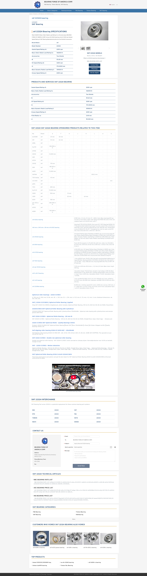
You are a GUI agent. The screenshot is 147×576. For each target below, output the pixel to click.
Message (67, 451)
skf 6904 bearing (37, 244)
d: (32, 119)
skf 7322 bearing (37, 261)
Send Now (81, 466)
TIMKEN (34, 418)
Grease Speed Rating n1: (39, 73)
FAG (75, 414)
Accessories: (36, 56)
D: (32, 66)
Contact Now (94, 65)
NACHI (34, 422)
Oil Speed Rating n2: (38, 63)
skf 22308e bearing (38, 286)
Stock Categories (52, 10)
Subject (66, 443)
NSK (33, 410)
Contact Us (38, 574)
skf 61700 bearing (37, 252)
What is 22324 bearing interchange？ (95, 58)
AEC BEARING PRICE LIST (43, 488)
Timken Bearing (91, 10)
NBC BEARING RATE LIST (94, 61)
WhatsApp (94, 69)
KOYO (76, 418)
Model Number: (36, 46)
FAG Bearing (79, 10)
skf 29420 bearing (37, 237)
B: (32, 59)
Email (66, 436)
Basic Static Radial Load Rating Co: (42, 53)
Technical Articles (66, 10)
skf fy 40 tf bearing (37, 273)
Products (35, 14)
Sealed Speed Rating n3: (39, 49)
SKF (75, 410)
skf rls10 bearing (37, 280)
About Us (31, 574)
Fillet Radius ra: (36, 115)
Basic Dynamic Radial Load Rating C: (43, 70)
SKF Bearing (103, 10)
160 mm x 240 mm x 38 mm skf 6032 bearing (45, 227)
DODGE (76, 422)
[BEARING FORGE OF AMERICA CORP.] (36, 4)
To (65, 440)
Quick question (69, 447)
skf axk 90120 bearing (38, 267)
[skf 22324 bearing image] (94, 31)
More (73, 519)
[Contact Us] (143, 288)
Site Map (44, 574)
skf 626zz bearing (37, 220)
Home (41, 10)
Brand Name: (36, 43)
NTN (33, 414)
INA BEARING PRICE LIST (43, 496)
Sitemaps (49, 574)
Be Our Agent (94, 73)
